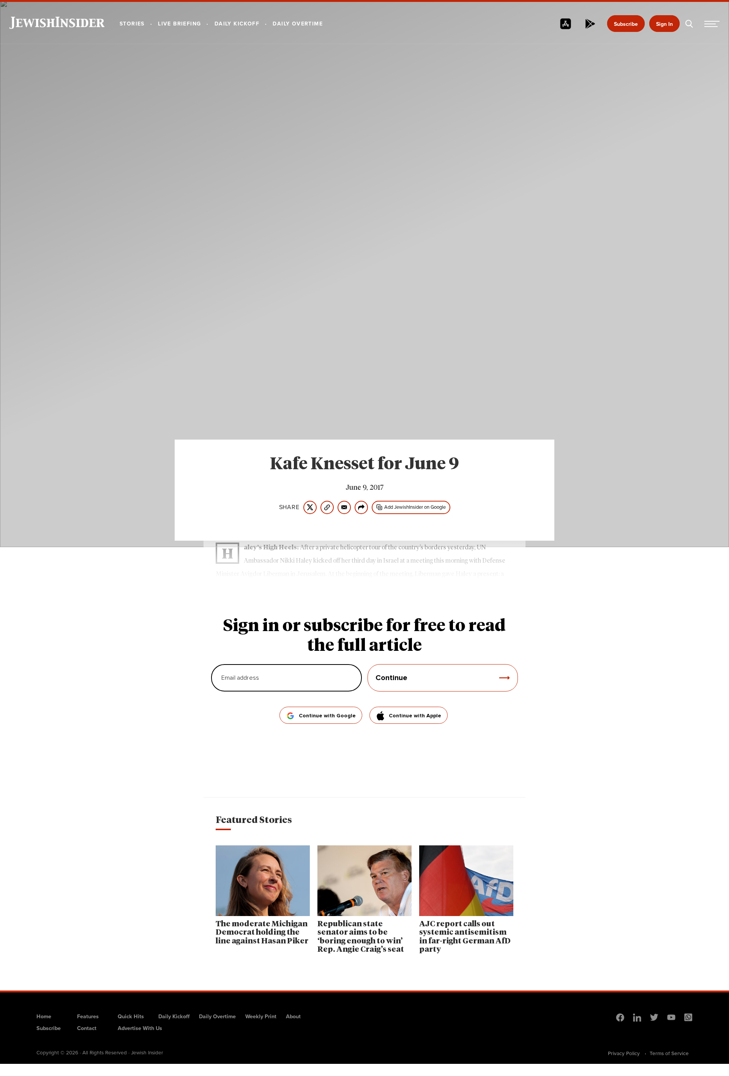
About (293, 1016)
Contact (86, 1028)
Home (43, 1016)
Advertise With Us (140, 1028)
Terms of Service (669, 1053)
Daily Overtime (217, 1016)
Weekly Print (260, 1016)
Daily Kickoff (173, 1016)
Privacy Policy (624, 1053)
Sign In (664, 24)
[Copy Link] (327, 507)
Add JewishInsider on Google (415, 507)
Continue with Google (327, 715)
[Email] (344, 507)
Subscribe (626, 24)
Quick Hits (131, 1016)
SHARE (289, 507)
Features (88, 1016)
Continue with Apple (415, 715)
